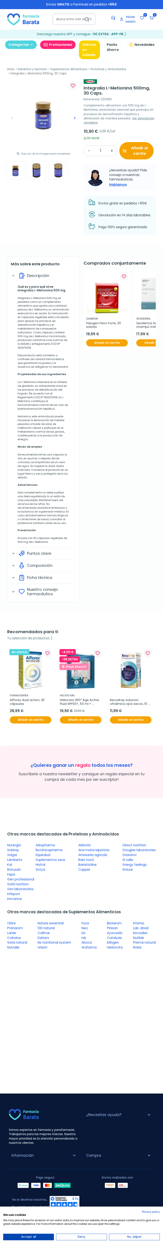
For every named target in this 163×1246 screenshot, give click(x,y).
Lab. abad (141, 928)
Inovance (14, 899)
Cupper (84, 869)
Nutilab (138, 938)
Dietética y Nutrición (32, 69)
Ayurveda (114, 933)
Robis (137, 947)
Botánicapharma (49, 850)
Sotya (40, 869)
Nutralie (13, 947)
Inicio (10, 69)
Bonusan (14, 869)
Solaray (13, 850)
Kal (9, 864)
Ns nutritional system (54, 942)
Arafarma (89, 947)
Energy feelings (135, 864)
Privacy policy (151, 1212)
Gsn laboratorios (20, 889)
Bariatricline (87, 864)
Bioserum (114, 923)
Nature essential (51, 923)
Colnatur (14, 938)
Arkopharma (45, 845)
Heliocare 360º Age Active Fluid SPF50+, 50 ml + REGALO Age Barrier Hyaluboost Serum (80, 702)
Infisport (13, 894)
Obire (11, 923)
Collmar (44, 933)
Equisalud (43, 855)
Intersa (138, 923)
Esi (83, 933)
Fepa (11, 874)
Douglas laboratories (139, 850)
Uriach (42, 947)
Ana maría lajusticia (93, 850)
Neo (85, 928)
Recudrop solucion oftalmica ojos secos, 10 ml (129, 702)
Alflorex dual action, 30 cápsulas (27, 702)
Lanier (11, 933)
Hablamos (118, 184)
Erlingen (113, 942)
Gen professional (20, 879)
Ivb (84, 938)
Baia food (86, 860)
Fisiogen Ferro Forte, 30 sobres (104, 325)
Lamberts (14, 860)
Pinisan (112, 928)
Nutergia (14, 845)
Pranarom (15, 928)
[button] (151, 18)
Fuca (85, 923)
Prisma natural (144, 942)
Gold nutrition (18, 884)
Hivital (40, 864)
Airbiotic (84, 845)
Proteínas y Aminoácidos (108, 69)
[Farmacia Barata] (23, 19)
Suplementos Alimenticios (69, 69)
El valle (128, 860)
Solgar (12, 855)
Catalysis (114, 938)
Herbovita (115, 947)
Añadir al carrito (139, 150)
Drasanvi (129, 855)
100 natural (46, 928)
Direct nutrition (134, 845)
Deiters (43, 938)
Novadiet (140, 933)
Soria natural (17, 942)
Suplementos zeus (50, 860)
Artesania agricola (92, 855)
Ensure (128, 869)
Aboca (87, 942)
